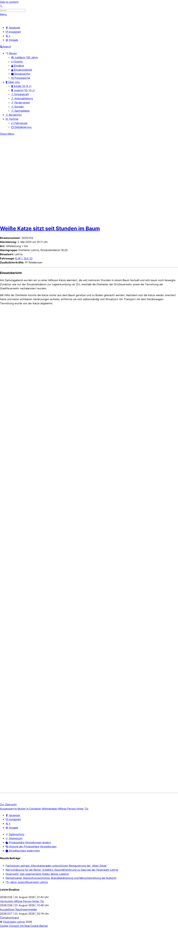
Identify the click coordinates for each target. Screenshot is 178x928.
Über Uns (14, 82)
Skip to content (9, 1)
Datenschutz (16, 834)
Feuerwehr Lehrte (14, 921)
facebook (14, 815)
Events (18, 61)
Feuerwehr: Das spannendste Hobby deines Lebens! (37, 873)
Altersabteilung (23, 98)
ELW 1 (18, 258)
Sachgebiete (22, 110)
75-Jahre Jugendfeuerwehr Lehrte (27, 882)
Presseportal (22, 77)
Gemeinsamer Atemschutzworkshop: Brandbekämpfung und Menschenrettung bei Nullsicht (61, 877)
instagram (14, 819)
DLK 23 (28, 258)
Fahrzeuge (20, 123)
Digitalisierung (22, 127)
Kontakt (19, 106)
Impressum (15, 838)
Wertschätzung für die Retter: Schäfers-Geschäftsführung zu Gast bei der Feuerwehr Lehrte (62, 869)
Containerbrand (9, 917)
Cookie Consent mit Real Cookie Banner (24, 925)
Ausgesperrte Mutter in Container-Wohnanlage (28, 808)
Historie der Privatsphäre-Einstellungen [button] (32, 846)
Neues (12, 53)
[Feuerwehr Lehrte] (5, 20)
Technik (13, 118)
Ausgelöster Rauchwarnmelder (18, 909)
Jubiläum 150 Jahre (26, 57)
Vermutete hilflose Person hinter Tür (22, 901)
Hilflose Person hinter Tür (72, 808)
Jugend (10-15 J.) (24, 90)
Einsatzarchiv (22, 73)
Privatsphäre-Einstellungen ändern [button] (29, 842)
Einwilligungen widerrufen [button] (24, 850)
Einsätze (18, 65)
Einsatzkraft (21, 94)
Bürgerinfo (15, 114)
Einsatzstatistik (22, 69)
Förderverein (22, 102)
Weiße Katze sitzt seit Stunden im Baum (50, 228)
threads (13, 827)
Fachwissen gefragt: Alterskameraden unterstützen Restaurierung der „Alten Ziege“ (56, 865)
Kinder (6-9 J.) (22, 86)
